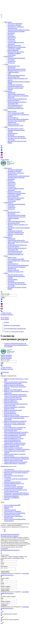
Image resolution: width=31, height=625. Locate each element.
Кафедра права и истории (11, 415)
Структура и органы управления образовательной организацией (13, 487)
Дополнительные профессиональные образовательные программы (18, 30)
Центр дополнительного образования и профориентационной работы (15, 382)
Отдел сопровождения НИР (16, 113)
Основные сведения (10, 485)
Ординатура (11, 39)
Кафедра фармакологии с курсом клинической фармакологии (13, 439)
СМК (9, 73)
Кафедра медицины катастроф (13, 399)
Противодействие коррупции (16, 75)
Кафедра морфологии (10, 400)
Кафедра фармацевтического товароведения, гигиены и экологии (14, 442)
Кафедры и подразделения (15, 88)
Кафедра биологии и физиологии (14, 385)
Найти (2, 297)
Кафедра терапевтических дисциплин (15, 421)
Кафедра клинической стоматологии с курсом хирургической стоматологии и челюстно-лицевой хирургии (15, 396)
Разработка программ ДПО (16, 108)
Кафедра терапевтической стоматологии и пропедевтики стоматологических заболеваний (16, 418)
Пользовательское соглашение (9, 536)
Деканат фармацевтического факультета (16, 462)
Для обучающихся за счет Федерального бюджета (15, 105)
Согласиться (4, 548)
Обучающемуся (8, 56)
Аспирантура (11, 41)
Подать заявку (5, 590)
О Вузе (6, 64)
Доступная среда (9, 469)
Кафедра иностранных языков (13, 389)
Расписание (11, 59)
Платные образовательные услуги (14, 483)
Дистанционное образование (16, 136)
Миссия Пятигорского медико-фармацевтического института (17, 69)
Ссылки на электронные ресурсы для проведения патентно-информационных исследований (16, 345)
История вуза (11, 67)
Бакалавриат (11, 33)
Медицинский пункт (14, 66)
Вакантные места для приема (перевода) (16, 472)
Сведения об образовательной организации (17, 471)
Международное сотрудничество (13, 475)
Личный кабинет (13, 133)
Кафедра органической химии (13, 410)
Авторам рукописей (10, 510)
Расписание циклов (13, 100)
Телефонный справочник (15, 84)
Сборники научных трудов (15, 125)
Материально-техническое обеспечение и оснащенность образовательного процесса (16, 493)
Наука (6, 110)
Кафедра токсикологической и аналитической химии (13, 429)
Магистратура (12, 37)
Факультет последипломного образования (16, 458)
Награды (10, 89)
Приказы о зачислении (14, 45)
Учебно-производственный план (17, 99)
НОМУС (10, 116)
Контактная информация (11, 496)
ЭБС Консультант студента (15, 128)
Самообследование (13, 72)
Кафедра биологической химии (13, 460)
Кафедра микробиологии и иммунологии (16, 457)
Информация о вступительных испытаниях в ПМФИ (17, 47)
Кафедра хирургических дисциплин (14, 454)
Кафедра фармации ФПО (11, 446)
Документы (7, 477)
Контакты (10, 34)
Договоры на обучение (14, 25)
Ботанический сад (13, 117)
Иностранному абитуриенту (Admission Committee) (16, 52)
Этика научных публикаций (12, 511)
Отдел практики (9, 455)
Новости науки (12, 111)
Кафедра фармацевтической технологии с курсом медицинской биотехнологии (16, 432)
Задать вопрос (12, 55)
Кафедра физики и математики (13, 447)
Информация (11, 92)
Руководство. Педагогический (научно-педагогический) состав (15, 490)
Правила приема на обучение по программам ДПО (17, 102)
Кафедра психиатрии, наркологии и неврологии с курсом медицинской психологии (14, 424)
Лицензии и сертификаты (11, 497)
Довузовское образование (15, 23)
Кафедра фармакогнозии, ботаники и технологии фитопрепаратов (15, 436)
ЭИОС (6, 127)
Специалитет (11, 36)
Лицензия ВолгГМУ (14, 77)
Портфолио (11, 135)
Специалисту (8, 91)
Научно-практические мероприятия (18, 119)
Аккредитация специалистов (16, 94)
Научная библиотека (10, 413)
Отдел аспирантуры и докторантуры (18, 114)
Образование (8, 474)
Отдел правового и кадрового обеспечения (16, 449)
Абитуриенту (8, 22)
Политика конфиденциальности (10, 534)
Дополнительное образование (16, 58)
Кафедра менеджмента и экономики (14, 463)
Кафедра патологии (10, 411)
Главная (6, 322)
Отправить (4, 605)
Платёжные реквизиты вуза (16, 86)
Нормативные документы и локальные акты (16, 27)
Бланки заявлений (13, 50)
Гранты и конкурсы (13, 124)
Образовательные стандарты (12, 482)
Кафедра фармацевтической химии (14, 444)
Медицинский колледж (11, 402)
